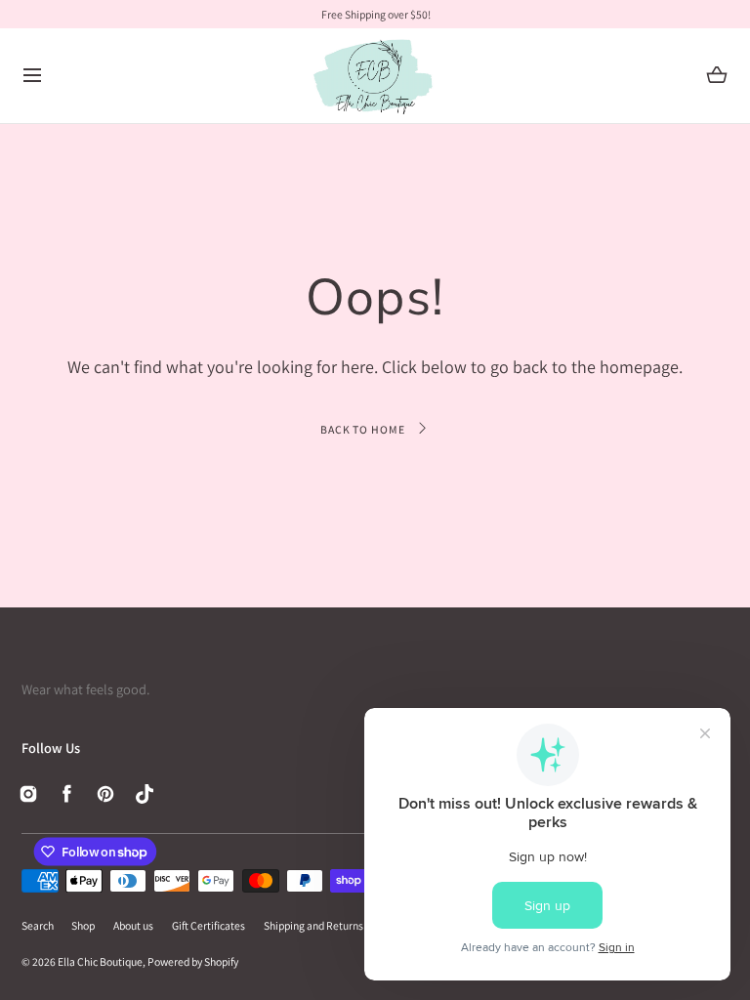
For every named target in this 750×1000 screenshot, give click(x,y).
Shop (83, 925)
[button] (32, 75)
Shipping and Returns (313, 925)
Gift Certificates (208, 925)
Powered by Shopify (192, 961)
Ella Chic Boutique (100, 961)
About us (133, 925)
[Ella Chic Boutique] (375, 76)
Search (37, 925)
